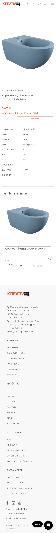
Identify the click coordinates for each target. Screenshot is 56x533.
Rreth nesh (12, 347)
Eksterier (12, 407)
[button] (39, 4)
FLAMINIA (19, 91)
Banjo (10, 391)
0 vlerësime (20, 99)
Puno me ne (13, 364)
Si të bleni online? (16, 477)
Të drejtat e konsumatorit (20, 488)
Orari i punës (13, 375)
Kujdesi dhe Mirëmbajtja (19, 461)
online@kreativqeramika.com (20, 331)
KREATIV (22, 509)
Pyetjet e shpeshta (16, 493)
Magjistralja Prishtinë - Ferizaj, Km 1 (25, 307)
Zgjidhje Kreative (15, 456)
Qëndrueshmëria (15, 353)
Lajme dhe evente (15, 358)
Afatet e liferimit (15, 483)
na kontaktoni (14, 369)
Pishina (10, 418)
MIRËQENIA (12, 445)
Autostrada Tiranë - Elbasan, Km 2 (24, 321)
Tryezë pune (13, 423)
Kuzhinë (11, 396)
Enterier (11, 402)
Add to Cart (38, 266)
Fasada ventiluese (16, 450)
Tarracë (11, 412)
